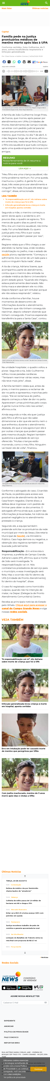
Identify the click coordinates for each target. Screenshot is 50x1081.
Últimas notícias (40, 8)
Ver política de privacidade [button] (15, 1077)
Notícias (44, 957)
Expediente (9, 1021)
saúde (5, 254)
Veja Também (12, 619)
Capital (5, 32)
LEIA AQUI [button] (24, 168)
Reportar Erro (12, 1043)
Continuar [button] (38, 1069)
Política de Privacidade (16, 1032)
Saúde (20, 536)
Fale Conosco (11, 1037)
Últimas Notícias (11, 871)
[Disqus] (25, 833)
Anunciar (8, 1026)
